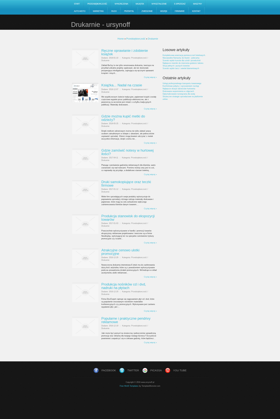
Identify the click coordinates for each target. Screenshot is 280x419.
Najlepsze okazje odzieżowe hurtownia (179, 89)
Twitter (133, 370)
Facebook (109, 370)
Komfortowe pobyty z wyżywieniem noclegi (181, 86)
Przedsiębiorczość (135, 38)
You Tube (180, 370)
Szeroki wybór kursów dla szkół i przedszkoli (182, 60)
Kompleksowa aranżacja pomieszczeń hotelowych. (184, 55)
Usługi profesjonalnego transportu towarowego (182, 83)
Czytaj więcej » (150, 77)
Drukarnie (153, 38)
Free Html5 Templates (129, 386)
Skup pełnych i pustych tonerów (176, 66)
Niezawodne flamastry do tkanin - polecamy (181, 58)
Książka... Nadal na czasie (121, 85)
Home (121, 38)
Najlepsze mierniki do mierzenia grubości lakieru (183, 63)
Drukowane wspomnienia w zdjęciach (178, 91)
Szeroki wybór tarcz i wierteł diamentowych (181, 68)
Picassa (156, 370)
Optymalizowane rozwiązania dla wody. (179, 94)
